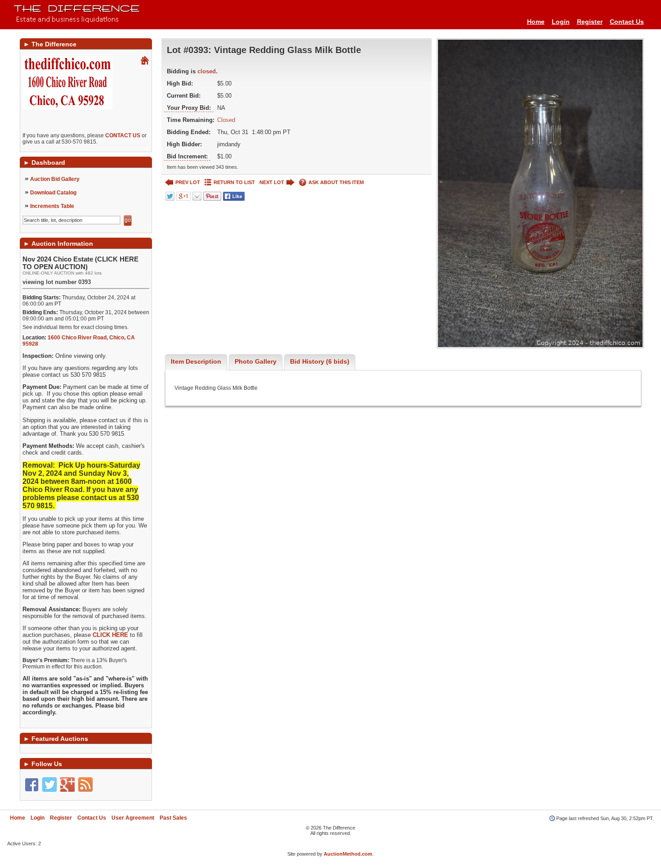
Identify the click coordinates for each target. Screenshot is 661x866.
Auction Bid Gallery (55, 179)
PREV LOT (187, 182)
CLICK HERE (110, 634)
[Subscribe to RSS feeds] (85, 784)
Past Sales (173, 818)
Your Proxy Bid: (189, 107)
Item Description (196, 361)
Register (590, 21)
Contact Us (627, 21)
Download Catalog (53, 192)
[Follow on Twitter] (49, 784)
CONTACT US (122, 135)
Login (561, 21)
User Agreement (133, 818)
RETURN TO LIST (234, 182)
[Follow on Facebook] (31, 784)
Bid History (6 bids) (319, 361)
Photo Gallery (256, 361)
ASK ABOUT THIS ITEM (336, 182)
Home (536, 21)
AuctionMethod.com (348, 854)
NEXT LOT (271, 182)
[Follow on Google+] (67, 784)
